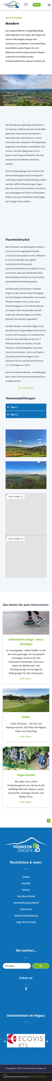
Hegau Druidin (26, 775)
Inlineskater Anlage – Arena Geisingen (26, 641)
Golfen (26, 717)
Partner (26, 890)
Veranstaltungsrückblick (26, 903)
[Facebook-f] (26, 989)
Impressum (26, 909)
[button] (4, 1041)
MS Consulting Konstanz (37, 1077)
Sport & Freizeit (14, 18)
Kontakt (26, 883)
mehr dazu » (26, 678)
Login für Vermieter (26, 922)
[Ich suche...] (17, 966)
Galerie (26, 877)
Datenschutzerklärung (26, 915)
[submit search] (40, 966)
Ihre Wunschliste (26, 896)
